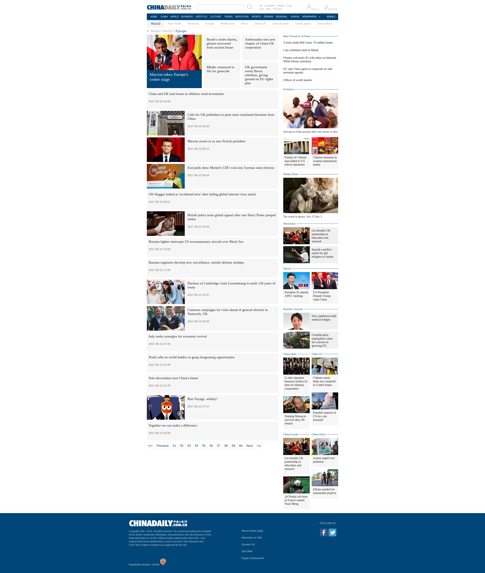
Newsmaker (289, 223)
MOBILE (331, 16)
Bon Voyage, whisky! (202, 399)
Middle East (228, 23)
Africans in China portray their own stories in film (310, 131)
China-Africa (324, 23)
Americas (193, 23)
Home (155, 31)
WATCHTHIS (242, 16)
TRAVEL (228, 16)
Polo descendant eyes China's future (173, 378)
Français (277, 9)
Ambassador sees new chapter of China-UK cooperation (260, 43)
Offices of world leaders (297, 80)
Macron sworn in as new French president (216, 141)
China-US (260, 23)
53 (189, 445)
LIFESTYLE (201, 16)
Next (249, 445)
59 (233, 445)
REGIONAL (282, 16)
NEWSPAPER (309, 16)
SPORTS (256, 16)
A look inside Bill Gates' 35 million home (308, 42)
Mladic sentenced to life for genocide (220, 69)
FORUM (295, 16)
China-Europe (280, 23)
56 (211, 445)
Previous (163, 445)
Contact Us (248, 544)
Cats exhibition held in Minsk (300, 50)
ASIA (289, 6)
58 (226, 445)
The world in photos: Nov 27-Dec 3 (302, 216)
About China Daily (252, 530)
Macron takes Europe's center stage (169, 77)
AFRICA (281, 6)
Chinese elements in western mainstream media (325, 161)
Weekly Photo (290, 174)
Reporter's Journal (293, 309)
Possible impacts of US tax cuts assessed (324, 416)
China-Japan (303, 23)
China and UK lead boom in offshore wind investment (186, 94)
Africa (244, 23)
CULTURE (215, 16)
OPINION (268, 16)
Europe (209, 23)
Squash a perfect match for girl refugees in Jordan (322, 253)
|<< (151, 445)
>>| (259, 445)
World (167, 31)
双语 (268, 9)
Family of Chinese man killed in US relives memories (296, 161)
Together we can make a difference (173, 425)
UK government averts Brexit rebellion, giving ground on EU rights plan (259, 75)
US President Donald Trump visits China (322, 296)
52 (181, 445)
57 (218, 445)
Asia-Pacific (174, 23)
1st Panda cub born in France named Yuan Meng (296, 500)
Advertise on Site (252, 537)
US (261, 6)
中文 (262, 9)
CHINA (164, 16)
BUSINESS (187, 16)
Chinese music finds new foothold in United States (324, 381)
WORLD (175, 16)
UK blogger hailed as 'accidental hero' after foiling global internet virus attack (202, 194)
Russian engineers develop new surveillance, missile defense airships (196, 262)
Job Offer (247, 551)
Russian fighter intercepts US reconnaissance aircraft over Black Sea (196, 241)
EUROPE (270, 6)
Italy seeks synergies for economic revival (178, 336)
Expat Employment (253, 558)
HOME (153, 16)
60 (240, 445)
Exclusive (288, 89)
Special (287, 268)
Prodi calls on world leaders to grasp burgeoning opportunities (192, 357)
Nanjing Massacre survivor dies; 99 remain (295, 420)
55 (204, 445)
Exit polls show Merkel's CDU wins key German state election (231, 168)
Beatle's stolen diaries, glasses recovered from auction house (222, 43)
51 (174, 445)
